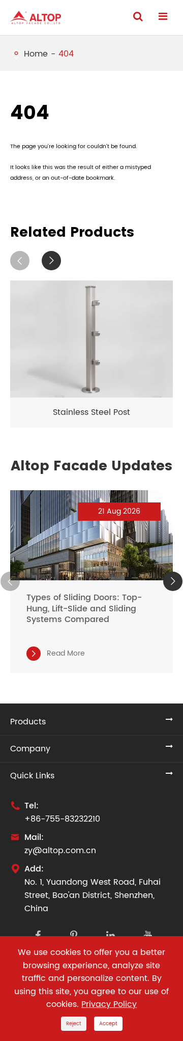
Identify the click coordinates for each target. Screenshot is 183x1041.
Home (36, 54)
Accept (108, 1024)
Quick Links (32, 775)
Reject (73, 1024)
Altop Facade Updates (91, 466)
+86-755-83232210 (62, 819)
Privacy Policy (109, 1004)
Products (28, 721)
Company (30, 748)
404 (66, 54)
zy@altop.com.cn (60, 850)
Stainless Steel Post (91, 412)
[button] (19, 260)
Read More (57, 653)
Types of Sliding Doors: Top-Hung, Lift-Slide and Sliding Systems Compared (84, 608)
